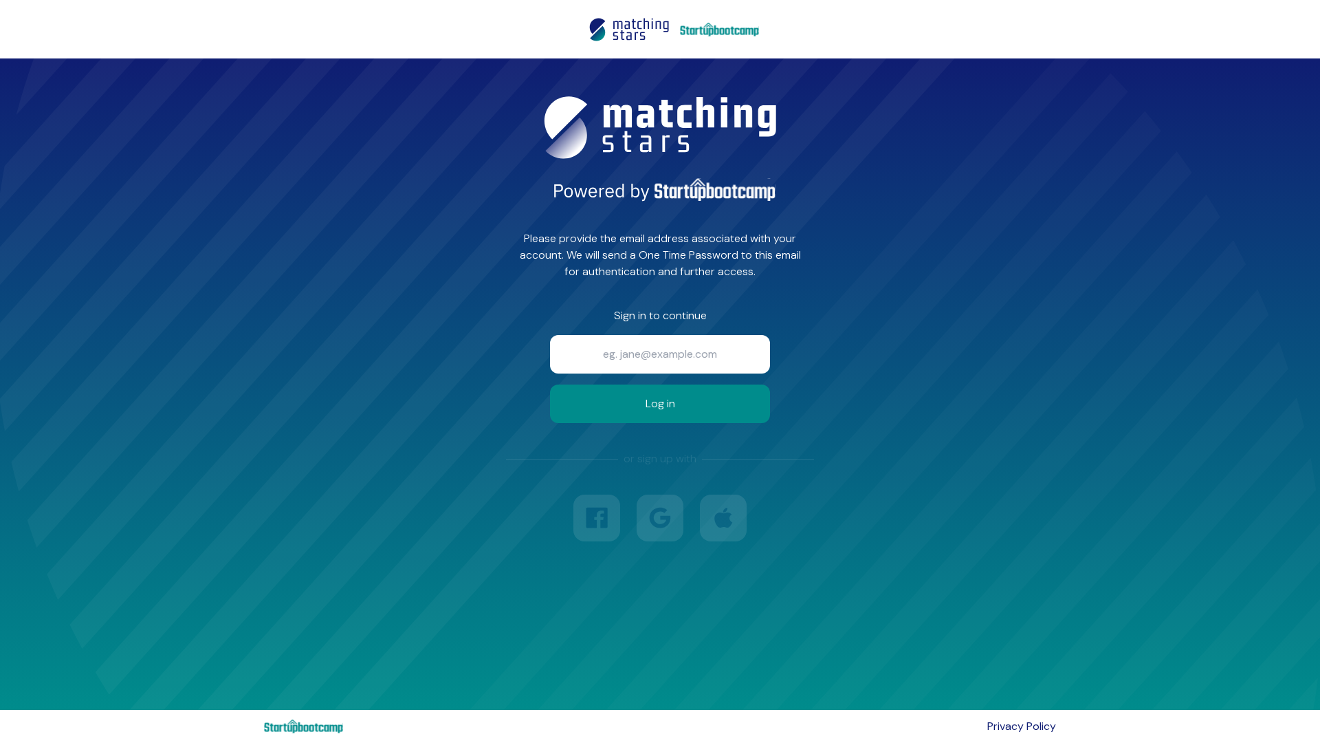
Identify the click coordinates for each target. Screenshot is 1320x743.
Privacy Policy (1021, 726)
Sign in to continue (660, 315)
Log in (660, 403)
